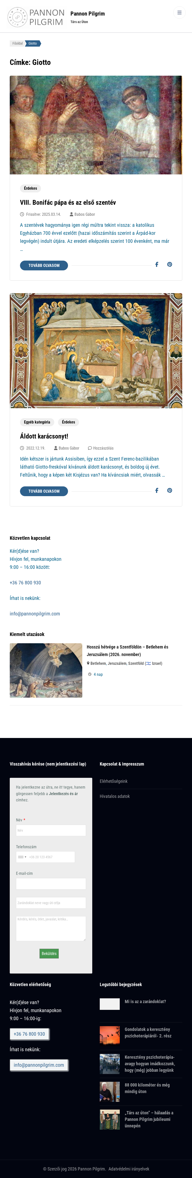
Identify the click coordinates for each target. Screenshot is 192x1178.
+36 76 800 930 (25, 583)
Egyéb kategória (37, 422)
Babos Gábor (84, 214)
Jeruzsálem (117, 663)
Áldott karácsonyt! (44, 436)
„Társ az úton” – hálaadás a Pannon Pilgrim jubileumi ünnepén (149, 1119)
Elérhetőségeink (114, 781)
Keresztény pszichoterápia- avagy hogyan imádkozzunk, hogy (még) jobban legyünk (150, 1063)
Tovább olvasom (44, 265)
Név (19, 820)
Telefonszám (26, 846)
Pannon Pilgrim (87, 14)
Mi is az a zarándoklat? (145, 1001)
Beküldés (49, 953)
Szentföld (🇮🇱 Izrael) (145, 663)
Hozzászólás (103, 448)
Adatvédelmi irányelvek (128, 1168)
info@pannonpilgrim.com (35, 614)
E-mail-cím (24, 873)
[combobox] (22, 857)
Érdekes (30, 188)
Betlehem (98, 663)
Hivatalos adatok (115, 796)
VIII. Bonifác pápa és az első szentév (68, 202)
